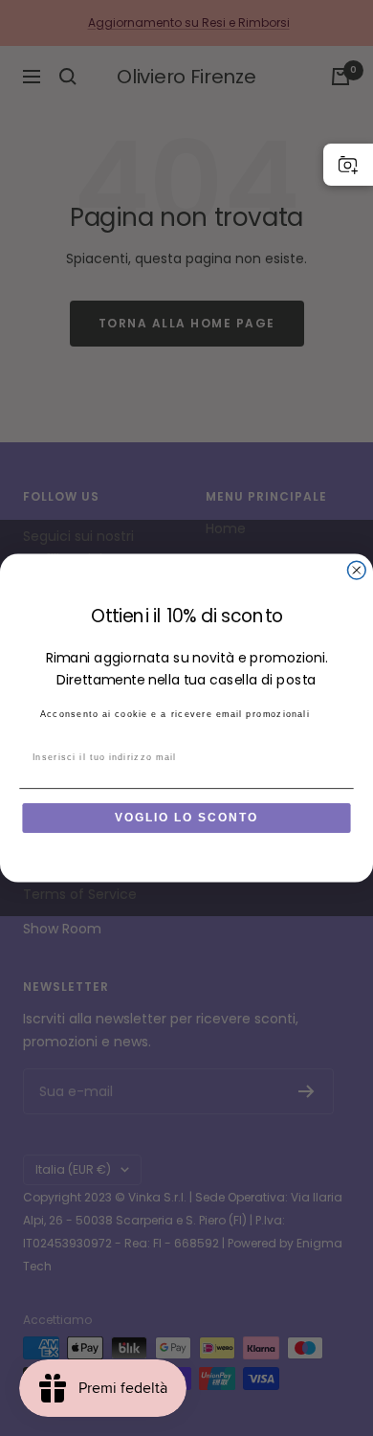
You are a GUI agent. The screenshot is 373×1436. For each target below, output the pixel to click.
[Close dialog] (356, 570)
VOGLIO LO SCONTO (186, 818)
